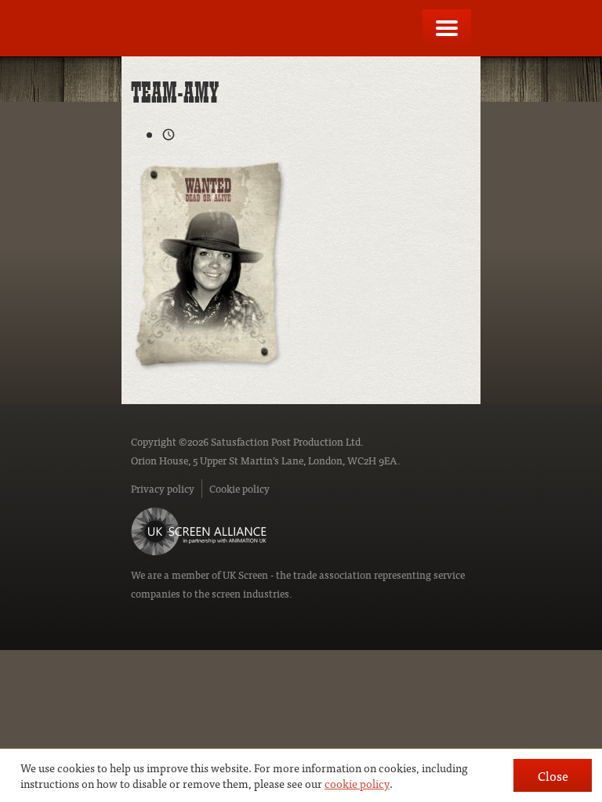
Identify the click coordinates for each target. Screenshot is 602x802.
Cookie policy (239, 488)
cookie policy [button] (357, 783)
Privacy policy (162, 488)
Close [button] (553, 775)
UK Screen (245, 574)
